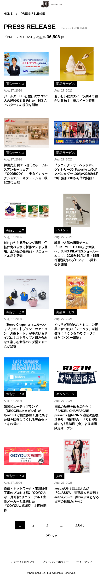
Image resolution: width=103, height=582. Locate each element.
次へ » (51, 535)
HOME (8, 13)
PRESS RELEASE (33, 13)
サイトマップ (84, 561)
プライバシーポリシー (55, 561)
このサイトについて (23, 561)
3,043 (80, 525)
